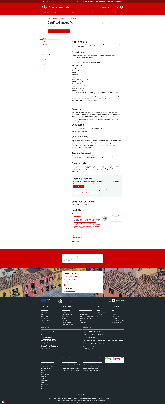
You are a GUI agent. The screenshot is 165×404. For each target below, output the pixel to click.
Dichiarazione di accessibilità (47, 360)
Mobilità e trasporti (83, 314)
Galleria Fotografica (116, 316)
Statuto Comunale (45, 374)
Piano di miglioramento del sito (47, 362)
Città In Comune (108, 398)
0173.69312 (45, 334)
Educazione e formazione (67, 324)
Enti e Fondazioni (44, 318)
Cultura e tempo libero (66, 322)
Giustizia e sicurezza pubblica (85, 310)
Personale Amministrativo (46, 320)
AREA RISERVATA (82, 402)
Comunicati (99, 314)
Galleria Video (114, 318)
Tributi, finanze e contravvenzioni (86, 318)
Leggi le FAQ (43, 364)
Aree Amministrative (45, 312)
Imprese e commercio (84, 312)
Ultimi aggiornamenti (45, 384)
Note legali (43, 378)
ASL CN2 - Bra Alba (87, 360)
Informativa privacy (45, 376)
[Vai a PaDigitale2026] (116, 300)
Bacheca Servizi (44, 372)
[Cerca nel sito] (121, 7)
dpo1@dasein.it (89, 348)
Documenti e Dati (44, 316)
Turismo (81, 320)
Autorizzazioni (65, 318)
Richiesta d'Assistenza (45, 370)
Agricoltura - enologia (102, 312)
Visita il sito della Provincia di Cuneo (69, 362)
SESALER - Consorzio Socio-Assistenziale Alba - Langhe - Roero (97, 362)
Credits (42, 382)
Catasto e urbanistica (66, 320)
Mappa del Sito (44, 389)
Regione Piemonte (45, 1)
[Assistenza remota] (113, 398)
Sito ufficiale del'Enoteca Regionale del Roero (92, 358)
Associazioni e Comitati (116, 322)
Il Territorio (114, 314)
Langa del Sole (65, 366)
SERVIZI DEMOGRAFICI (79, 217)
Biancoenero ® (87, 400)
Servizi (53, 18)
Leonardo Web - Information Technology (91, 370)
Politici (42, 322)
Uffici (42, 314)
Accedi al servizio (78, 186)
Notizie (98, 310)
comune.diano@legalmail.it (49, 339)
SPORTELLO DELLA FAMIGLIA (89, 364)
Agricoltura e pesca (66, 310)
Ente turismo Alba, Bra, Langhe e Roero (70, 370)
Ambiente (64, 312)
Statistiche (43, 386)
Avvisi (98, 316)
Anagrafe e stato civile (61, 18)
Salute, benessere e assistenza (86, 316)
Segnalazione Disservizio (46, 368)
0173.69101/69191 (46, 333)
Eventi (113, 310)
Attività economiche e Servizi (118, 320)
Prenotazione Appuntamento (47, 366)
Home (49, 18)
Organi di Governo (44, 310)
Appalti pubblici (65, 316)
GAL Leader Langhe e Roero (68, 358)
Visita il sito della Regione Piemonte (69, 360)
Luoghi (113, 312)
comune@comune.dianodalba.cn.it (86, 229)
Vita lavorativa (82, 322)
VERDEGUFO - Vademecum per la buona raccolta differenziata (96, 366)
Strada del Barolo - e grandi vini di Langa (70, 368)
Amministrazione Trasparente (47, 358)
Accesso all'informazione (97, 13)
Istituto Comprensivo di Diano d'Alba (90, 368)
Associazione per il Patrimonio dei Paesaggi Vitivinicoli (73, 364)
